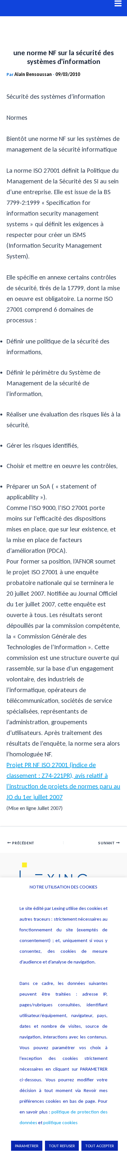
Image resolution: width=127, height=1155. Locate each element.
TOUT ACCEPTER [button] (99, 1145)
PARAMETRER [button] (26, 1145)
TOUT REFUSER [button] (62, 1145)
